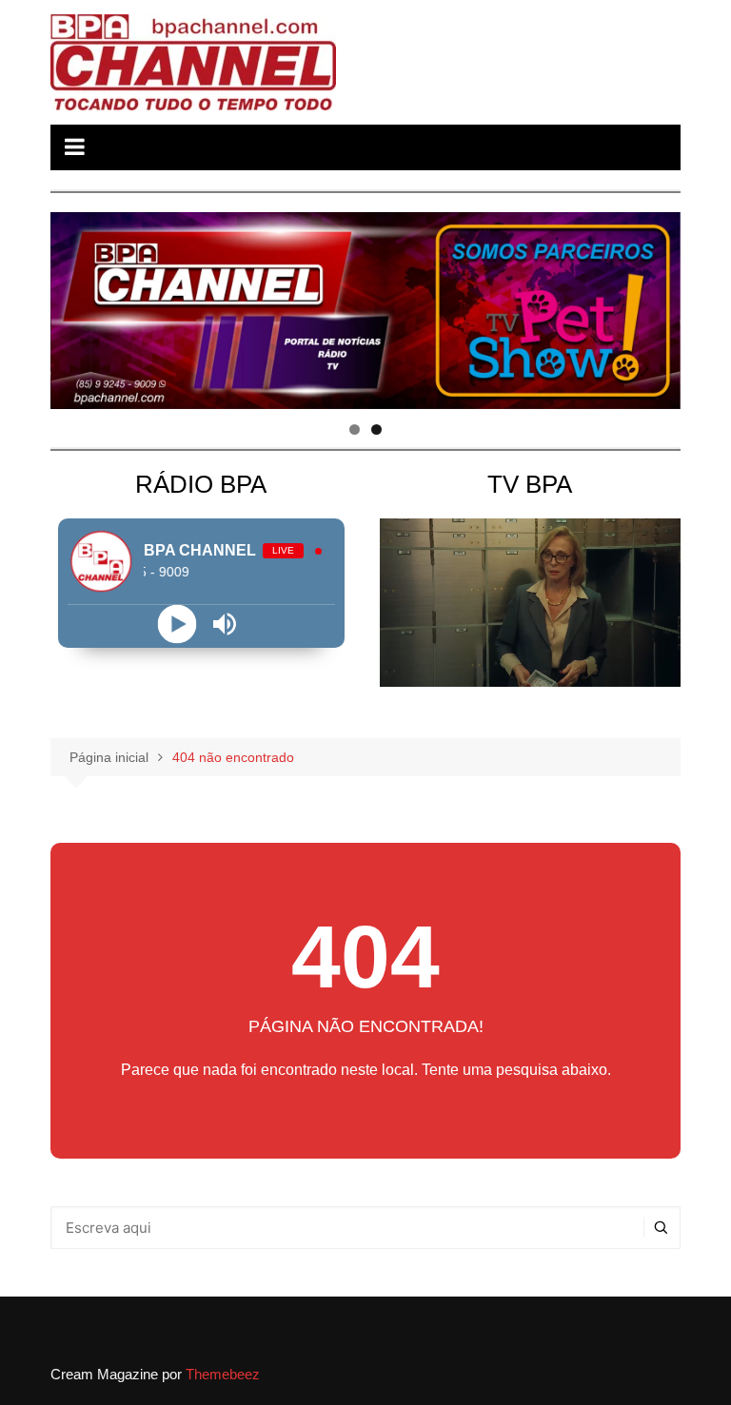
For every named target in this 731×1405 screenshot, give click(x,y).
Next (656, 305)
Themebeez (223, 1374)
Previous (74, 305)
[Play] (177, 623)
